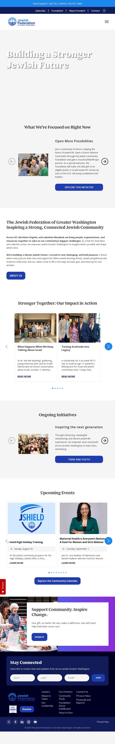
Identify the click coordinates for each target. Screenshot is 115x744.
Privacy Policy (83, 695)
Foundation (57, 10)
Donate (39, 637)
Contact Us (82, 691)
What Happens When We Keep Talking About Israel (34, 316)
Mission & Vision (46, 697)
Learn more (16, 562)
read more (24, 376)
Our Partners (65, 691)
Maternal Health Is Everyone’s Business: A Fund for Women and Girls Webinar (83, 540)
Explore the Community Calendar (57, 581)
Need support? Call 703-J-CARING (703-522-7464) (57, 3)
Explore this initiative (79, 187)
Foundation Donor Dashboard (65, 705)
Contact (95, 10)
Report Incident (77, 10)
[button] (6, 346)
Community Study (65, 697)
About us (16, 275)
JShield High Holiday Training (25, 542)
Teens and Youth (79, 459)
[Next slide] (105, 161)
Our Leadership (47, 704)
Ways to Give (66, 712)
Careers (45, 691)
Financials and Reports (83, 701)
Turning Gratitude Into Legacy (74, 314)
